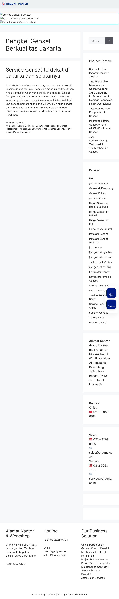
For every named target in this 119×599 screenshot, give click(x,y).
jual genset (95, 247)
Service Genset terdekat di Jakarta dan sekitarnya (38, 73)
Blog (91, 178)
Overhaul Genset (99, 285)
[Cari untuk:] (97, 40)
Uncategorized (97, 322)
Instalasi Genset (98, 233)
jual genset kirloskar (100, 257)
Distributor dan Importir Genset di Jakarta (99, 73)
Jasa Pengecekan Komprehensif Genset (99, 112)
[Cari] (109, 40)
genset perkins (97, 198)
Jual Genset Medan (100, 262)
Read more (12, 114)
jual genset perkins (100, 267)
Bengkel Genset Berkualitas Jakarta (26, 125)
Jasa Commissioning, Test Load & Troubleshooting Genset (98, 144)
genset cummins (98, 183)
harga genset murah (101, 229)
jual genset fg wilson (101, 252)
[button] (115, 4)
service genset (16, 122)
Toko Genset (96, 317)
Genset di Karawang (101, 188)
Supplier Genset (98, 312)
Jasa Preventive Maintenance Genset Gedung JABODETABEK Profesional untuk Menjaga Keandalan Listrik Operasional (100, 92)
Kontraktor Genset (99, 272)
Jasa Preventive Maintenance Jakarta (46, 129)
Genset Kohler (97, 193)
